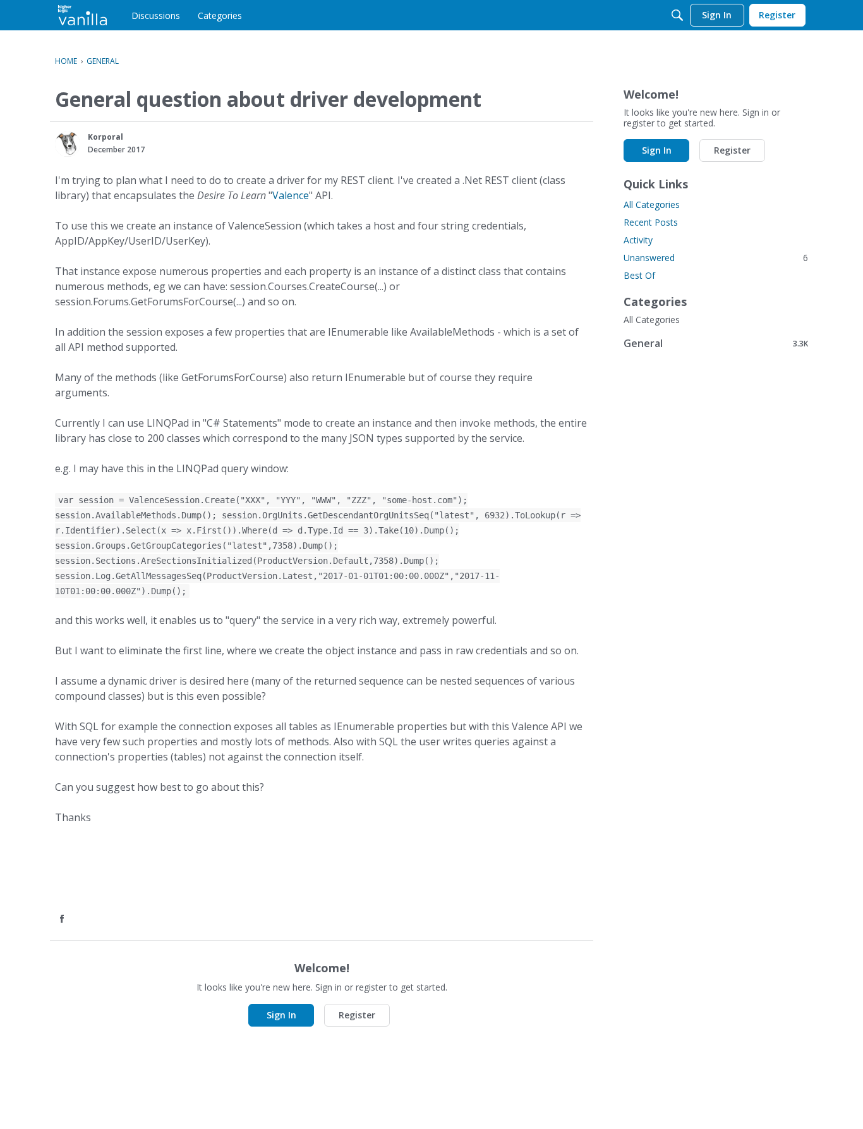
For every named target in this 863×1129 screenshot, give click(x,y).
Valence (290, 195)
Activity (638, 240)
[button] (67, 144)
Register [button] (357, 1015)
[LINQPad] (82, 15)
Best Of (639, 275)
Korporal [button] (105, 136)
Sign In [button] (281, 1015)
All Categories (652, 204)
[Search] (677, 15)
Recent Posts (651, 222)
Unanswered (716, 258)
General (716, 343)
